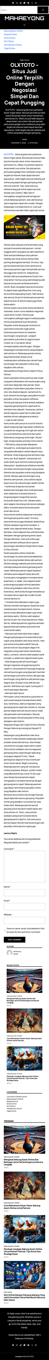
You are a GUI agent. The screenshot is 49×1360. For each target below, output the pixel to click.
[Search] (42, 9)
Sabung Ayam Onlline (14, 996)
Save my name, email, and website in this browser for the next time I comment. (25, 930)
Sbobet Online (10, 34)
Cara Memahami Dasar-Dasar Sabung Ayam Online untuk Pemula (24, 1040)
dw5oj (24, 139)
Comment (9, 849)
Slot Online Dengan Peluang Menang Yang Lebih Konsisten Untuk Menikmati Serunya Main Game (24, 1297)
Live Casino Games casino (17, 1096)
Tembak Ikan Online (13, 44)
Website (7, 914)
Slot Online (9, 41)
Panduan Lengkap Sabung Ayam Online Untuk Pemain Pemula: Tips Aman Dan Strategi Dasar (22, 1078)
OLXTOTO (8, 154)
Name (7, 886)
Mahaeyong (24, 18)
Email (7, 900)
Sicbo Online (9, 38)
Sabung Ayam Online (13, 31)
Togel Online (9, 48)
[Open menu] (24, 24)
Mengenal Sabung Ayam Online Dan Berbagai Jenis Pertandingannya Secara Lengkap (23, 1001)
